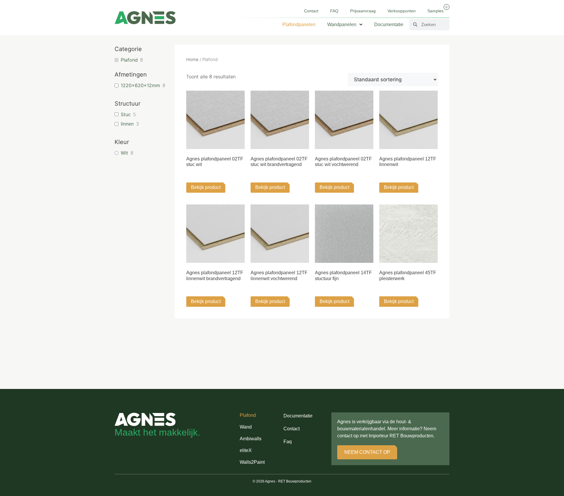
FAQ (334, 11)
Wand (246, 426)
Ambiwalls (250, 438)
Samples (437, 9)
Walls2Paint (252, 462)
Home (192, 59)
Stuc (126, 114)
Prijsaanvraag (363, 11)
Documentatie (388, 24)
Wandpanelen (341, 24)
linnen (127, 124)
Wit (124, 153)
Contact (311, 11)
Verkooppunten (401, 11)
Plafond (129, 60)
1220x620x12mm (140, 85)
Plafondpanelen (298, 24)
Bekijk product (206, 187)
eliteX (246, 450)
